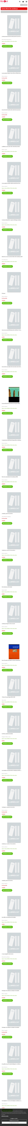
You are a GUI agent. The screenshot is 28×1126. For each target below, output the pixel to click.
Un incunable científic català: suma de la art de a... (11, 183)
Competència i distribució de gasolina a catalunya (11, 440)
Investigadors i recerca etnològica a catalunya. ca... (12, 1100)
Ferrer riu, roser (5, 259)
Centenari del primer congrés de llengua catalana (11, 219)
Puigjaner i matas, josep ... (6, 736)
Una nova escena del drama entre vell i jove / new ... (12, 330)
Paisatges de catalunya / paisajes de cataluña (10, 990)
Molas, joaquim (4, 993)
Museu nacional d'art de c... (7, 39)
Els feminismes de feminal (7, 586)
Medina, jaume (4, 149)
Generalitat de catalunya (6, 516)
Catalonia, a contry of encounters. (8, 550)
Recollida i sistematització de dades (9, 917)
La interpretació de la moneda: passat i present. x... (11, 36)
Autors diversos (4, 1103)
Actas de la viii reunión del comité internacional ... (11, 109)
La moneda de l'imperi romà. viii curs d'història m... (11, 73)
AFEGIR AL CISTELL (7, 46)
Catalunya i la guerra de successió (8, 623)
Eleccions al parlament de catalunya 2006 (10, 476)
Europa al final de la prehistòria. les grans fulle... (11, 403)
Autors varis (4, 700)
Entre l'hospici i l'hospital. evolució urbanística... (11, 660)
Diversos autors (4, 76)
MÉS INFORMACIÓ (7, 82)
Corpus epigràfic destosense (7, 953)
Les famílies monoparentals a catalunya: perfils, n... (11, 770)
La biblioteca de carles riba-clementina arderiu (11, 146)
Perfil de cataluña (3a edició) (7, 733)
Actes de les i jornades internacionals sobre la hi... (11, 366)
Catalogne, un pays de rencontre (8, 807)
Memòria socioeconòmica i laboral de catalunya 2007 (12, 256)
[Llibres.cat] (4, 1)
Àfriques (3, 293)
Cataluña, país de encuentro (7, 513)
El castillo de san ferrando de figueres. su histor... (11, 1064)
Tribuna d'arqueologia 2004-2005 (8, 697)
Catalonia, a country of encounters (9, 843)
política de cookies (4, 1116)
